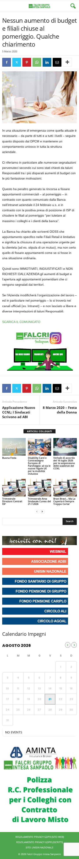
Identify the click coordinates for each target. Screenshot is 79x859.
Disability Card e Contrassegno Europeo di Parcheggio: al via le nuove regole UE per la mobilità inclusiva (39, 465)
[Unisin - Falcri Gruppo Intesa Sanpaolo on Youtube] (22, 530)
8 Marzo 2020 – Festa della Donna (60, 409)
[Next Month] (74, 645)
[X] (16, 62)
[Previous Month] (67, 645)
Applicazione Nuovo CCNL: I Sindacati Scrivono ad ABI (18, 412)
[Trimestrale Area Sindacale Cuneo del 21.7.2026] (39, 488)
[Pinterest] (26, 62)
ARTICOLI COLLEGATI (39, 431)
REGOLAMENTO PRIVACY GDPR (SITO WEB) (39, 836)
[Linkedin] (47, 62)
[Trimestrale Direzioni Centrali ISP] (14, 488)
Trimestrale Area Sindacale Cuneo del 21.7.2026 (39, 501)
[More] (67, 62)
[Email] (57, 62)
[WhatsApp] (36, 62)
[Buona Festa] (14, 447)
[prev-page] (37, 511)
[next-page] (42, 511)
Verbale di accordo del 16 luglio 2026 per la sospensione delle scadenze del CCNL (64, 463)
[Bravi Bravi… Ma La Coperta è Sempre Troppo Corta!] (65, 488)
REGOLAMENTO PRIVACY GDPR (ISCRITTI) (39, 842)
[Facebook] (6, 62)
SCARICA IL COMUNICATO (21, 322)
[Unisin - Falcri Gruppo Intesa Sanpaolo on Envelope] (38, 530)
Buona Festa (9, 457)
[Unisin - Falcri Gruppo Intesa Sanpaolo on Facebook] (6, 530)
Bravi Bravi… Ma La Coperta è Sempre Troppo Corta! (64, 501)
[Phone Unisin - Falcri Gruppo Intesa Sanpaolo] (30, 530)
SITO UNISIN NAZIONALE (39, 847)
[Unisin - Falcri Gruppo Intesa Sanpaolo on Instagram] (14, 530)
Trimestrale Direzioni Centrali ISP (12, 501)
